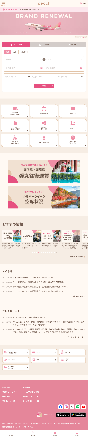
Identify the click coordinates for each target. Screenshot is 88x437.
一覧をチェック (76, 257)
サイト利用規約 (7, 424)
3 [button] (81, 37)
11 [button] (54, 252)
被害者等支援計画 (8, 427)
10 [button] (51, 252)
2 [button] (79, 37)
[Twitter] (72, 406)
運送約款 (57, 424)
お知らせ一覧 (77, 296)
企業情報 (6, 387)
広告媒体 (26, 387)
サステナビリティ (9, 392)
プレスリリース (8, 401)
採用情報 (6, 396)
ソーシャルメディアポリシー (25, 427)
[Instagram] (66, 406)
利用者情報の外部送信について (41, 424)
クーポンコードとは (31, 401)
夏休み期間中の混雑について (24, 9)
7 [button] (45, 252)
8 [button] (47, 252)
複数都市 (23, 52)
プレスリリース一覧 (75, 337)
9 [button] (49, 252)
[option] (44, 23)
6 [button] (43, 252)
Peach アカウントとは (32, 396)
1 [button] (76, 37)
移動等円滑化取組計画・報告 (71, 424)
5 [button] (41, 252)
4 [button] (83, 37)
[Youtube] (83, 406)
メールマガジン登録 (31, 392)
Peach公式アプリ (49, 415)
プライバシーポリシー (21, 424)
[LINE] (77, 406)
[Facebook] (60, 406)
